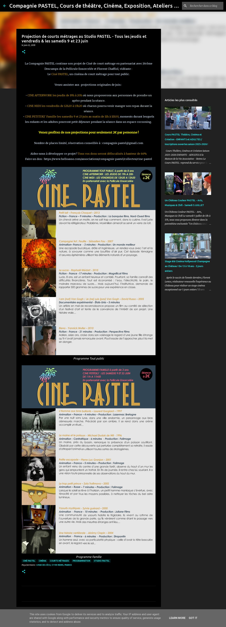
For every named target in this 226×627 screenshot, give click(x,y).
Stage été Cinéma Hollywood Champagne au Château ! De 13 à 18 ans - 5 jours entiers (187, 266)
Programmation (81, 561)
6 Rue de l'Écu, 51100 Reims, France (54, 565)
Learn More (177, 618)
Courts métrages (59, 561)
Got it (193, 618)
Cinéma (42, 561)
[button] (24, 52)
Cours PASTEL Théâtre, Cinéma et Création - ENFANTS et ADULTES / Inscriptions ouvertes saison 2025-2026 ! (186, 139)
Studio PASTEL (101, 561)
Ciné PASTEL (29, 561)
